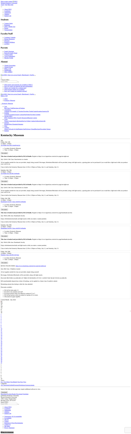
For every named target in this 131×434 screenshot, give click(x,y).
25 (1, 353)
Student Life (7, 16)
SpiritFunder (7, 70)
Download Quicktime (22, 394)
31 (1, 362)
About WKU (8, 9)
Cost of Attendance (9, 56)
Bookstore (7, 25)
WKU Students (8, 118)
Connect (6, 127)
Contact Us (7, 424)
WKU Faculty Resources (20, 118)
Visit (6, 4)
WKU (6, 99)
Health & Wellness (9, 42)
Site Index (7, 426)
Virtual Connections (10, 121)
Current (6, 114)
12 (1, 332)
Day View (4, 382)
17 (1, 340)
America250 (45, 111)
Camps (35, 111)
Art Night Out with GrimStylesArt (10, 145)
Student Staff (22, 129)
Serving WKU (8, 116)
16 (1, 338)
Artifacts (37, 121)
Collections (19, 121)
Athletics (6, 14)
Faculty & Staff (14, 129)
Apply (2, 4)
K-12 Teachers (19, 111)
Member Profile (8, 58)
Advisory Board (30, 129)
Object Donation (13, 124)
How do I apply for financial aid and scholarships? (18, 86)
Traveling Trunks (28, 111)
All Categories (5, 385)
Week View (10, 382)
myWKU (7, 44)
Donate (6, 124)
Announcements (29, 385)
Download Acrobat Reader (8, 394)
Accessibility (7, 418)
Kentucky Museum (9, 100)
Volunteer (20, 124)
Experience (7, 110)
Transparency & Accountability (13, 416)
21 (1, 346)
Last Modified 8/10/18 (7, 432)
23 (1, 349)
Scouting (39, 111)
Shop (5, 126)
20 (1, 345)
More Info (10, 4)
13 (1, 333)
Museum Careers (32, 118)
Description (4, 153)
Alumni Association (9, 65)
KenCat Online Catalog (28, 121)
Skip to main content (6, 1)
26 (1, 354)
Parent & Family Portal (10, 53)
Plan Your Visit (8, 108)
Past (25, 114)
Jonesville (42, 121)
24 (1, 351)
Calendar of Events (9, 111)
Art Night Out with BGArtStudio (10, 173)
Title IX (6, 419)
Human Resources (9, 39)
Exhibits (6, 113)
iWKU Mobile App (9, 26)
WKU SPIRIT (8, 72)
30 (1, 361)
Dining (6, 28)
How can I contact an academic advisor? (15, 91)
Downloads (4, 392)
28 (1, 358)
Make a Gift (7, 68)
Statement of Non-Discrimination (13, 423)
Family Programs (9, 51)
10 (1, 329)
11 (1, 330)
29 (1, 359)
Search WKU (5, 80)
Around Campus (19, 114)
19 (1, 343)
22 (1, 348)
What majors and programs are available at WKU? (18, 84)
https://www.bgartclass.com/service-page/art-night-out (31, 266)
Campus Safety (8, 23)
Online (28, 114)
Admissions (7, 12)
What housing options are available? (14, 89)
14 (1, 335)
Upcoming (12, 114)
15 (1, 337)
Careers (6, 421)
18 (1, 341)
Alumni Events (8, 67)
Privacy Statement (9, 428)
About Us (7, 129)
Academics (7, 11)
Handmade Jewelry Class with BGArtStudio (13, 201)
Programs (16, 385)
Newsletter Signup (45, 129)
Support (6, 122)
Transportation (8, 30)
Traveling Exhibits (35, 114)
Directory (7, 40)
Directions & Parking (19, 108)
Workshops (22, 385)
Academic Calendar (9, 37)
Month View (16, 382)
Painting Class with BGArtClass (10, 255)
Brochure (37, 129)
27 (1, 356)
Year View (23, 382)
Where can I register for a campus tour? (15, 88)
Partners (6, 130)
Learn (6, 119)
